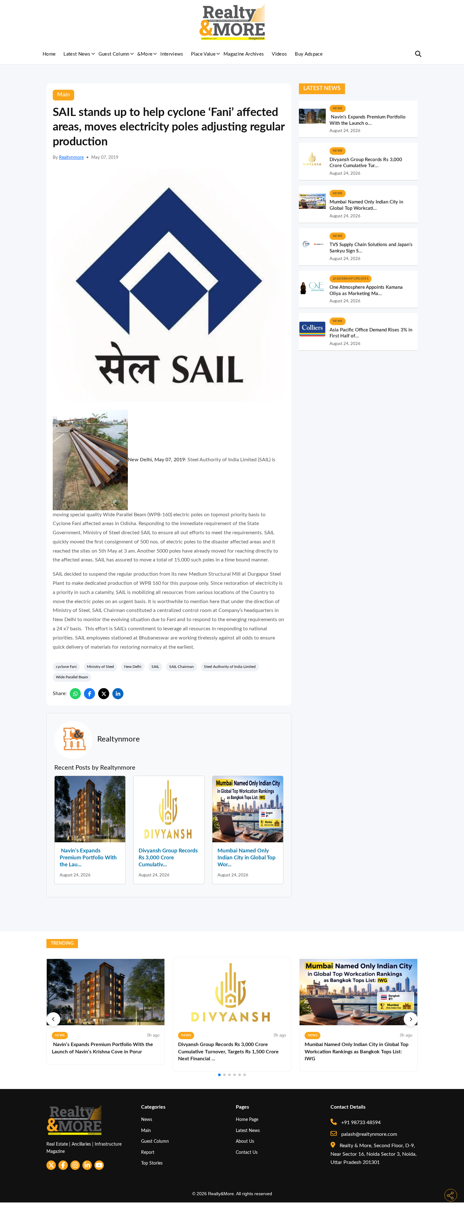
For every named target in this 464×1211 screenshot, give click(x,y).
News (146, 1119)
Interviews (171, 54)
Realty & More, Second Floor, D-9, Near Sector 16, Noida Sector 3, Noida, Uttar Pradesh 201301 (373, 1154)
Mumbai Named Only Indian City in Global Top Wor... (246, 857)
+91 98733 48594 (360, 1122)
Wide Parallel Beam (72, 677)
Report (147, 1152)
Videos (279, 54)
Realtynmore (71, 157)
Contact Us (247, 1152)
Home (49, 54)
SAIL (155, 667)
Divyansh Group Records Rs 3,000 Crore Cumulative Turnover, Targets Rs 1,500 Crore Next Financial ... (228, 1051)
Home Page (247, 1119)
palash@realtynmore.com (368, 1134)
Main (146, 1130)
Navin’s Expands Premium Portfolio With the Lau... (88, 857)
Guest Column (113, 54)
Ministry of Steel (100, 667)
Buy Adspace (309, 54)
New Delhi (132, 667)
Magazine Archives (243, 54)
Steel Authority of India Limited (230, 667)
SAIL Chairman (181, 667)
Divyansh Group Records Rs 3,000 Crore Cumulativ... (168, 857)
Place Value (203, 54)
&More (145, 54)
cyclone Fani (66, 667)
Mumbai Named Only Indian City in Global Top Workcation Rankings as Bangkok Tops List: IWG (356, 1051)
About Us (245, 1141)
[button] (53, 1019)
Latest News (77, 54)
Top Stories (152, 1163)
